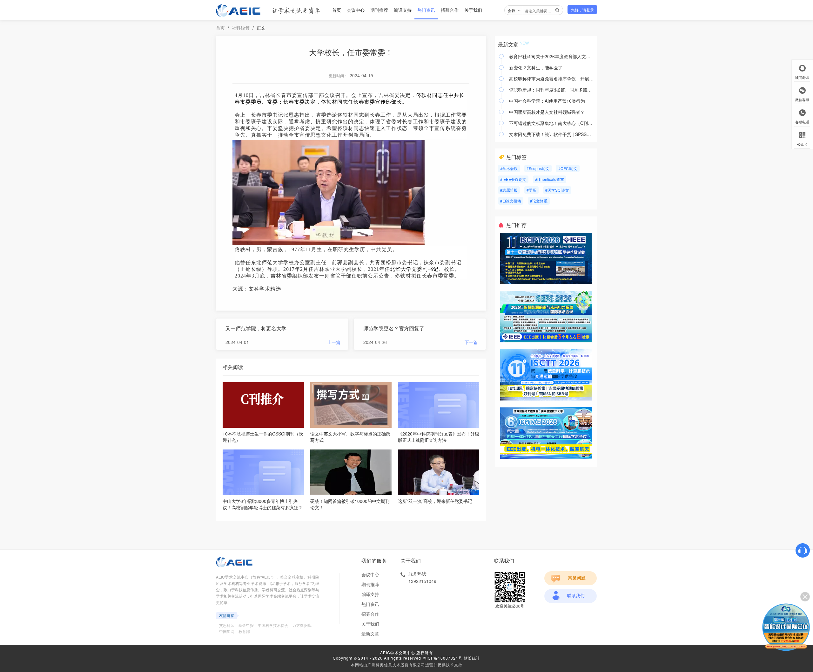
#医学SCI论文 (557, 190)
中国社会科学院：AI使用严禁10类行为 (547, 101)
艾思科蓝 (226, 625)
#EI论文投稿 (510, 200)
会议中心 (356, 10)
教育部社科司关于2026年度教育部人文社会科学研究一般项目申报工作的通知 (551, 56)
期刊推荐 (379, 10)
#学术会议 (509, 168)
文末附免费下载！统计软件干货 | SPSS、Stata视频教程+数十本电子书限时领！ (551, 134)
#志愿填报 (509, 190)
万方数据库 (302, 625)
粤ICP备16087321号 (442, 658)
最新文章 (370, 633)
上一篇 (333, 342)
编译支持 (403, 10)
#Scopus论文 (538, 168)
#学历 (531, 190)
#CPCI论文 (567, 168)
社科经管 (241, 27)
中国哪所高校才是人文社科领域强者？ (547, 112)
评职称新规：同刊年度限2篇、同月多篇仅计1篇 (551, 89)
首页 (336, 10)
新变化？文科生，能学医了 (535, 67)
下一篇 (471, 342)
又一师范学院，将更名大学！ (258, 328)
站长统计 (472, 658)
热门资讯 (426, 10)
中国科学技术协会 (273, 625)
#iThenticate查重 (549, 179)
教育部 (244, 631)
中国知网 (226, 631)
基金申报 (246, 625)
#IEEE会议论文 (513, 179)
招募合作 (450, 10)
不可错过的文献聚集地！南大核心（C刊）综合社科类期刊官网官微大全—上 (551, 123)
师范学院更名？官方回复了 (393, 328)
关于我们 (473, 10)
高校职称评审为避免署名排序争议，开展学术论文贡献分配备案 (551, 78)
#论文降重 (539, 200)
